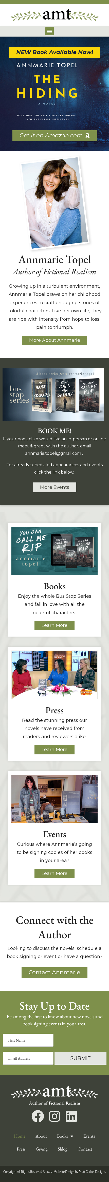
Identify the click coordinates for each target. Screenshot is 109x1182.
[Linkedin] (71, 1116)
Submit (80, 1058)
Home (19, 1136)
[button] (49, 31)
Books (62, 1136)
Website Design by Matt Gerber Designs (80, 1172)
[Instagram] (54, 1116)
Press (21, 1149)
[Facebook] (37, 1116)
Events (89, 1136)
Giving (42, 1149)
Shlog (62, 1149)
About (41, 1136)
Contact (85, 1149)
